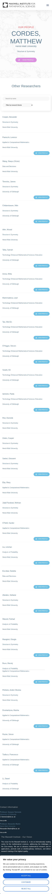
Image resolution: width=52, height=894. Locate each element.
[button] (48, 5)
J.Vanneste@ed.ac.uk (7, 817)
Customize (26, 882)
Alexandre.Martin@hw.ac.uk (10, 829)
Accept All (26, 876)
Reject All (26, 889)
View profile (3, 820)
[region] (26, 875)
